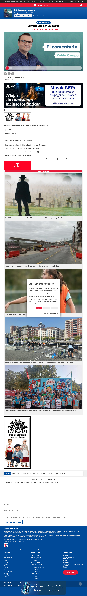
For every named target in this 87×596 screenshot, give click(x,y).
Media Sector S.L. (54, 313)
